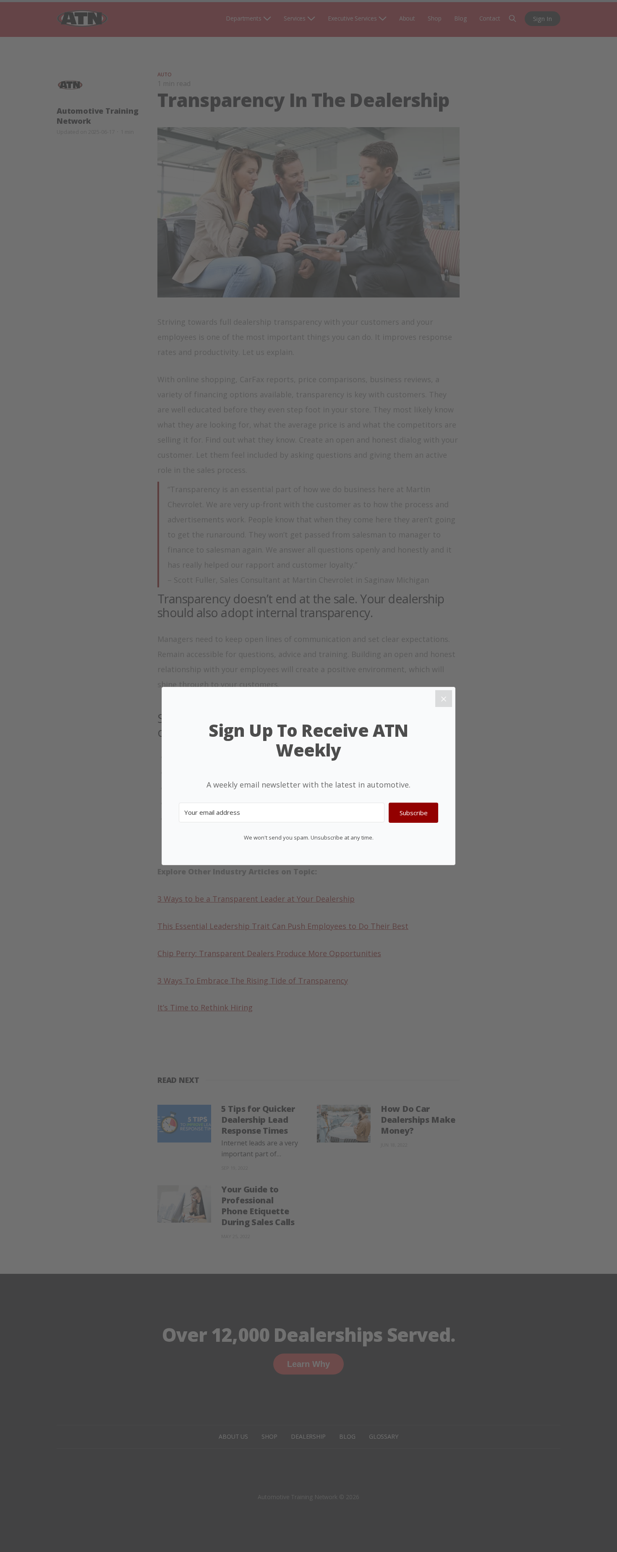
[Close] (443, 698)
